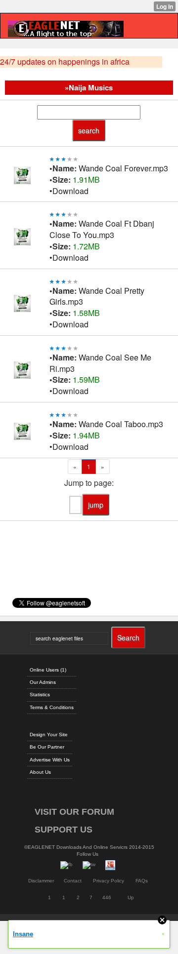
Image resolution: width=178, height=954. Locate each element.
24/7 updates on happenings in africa (65, 61)
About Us (40, 772)
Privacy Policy (108, 880)
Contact (73, 880)
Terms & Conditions (52, 707)
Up (131, 897)
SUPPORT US (63, 830)
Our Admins (43, 682)
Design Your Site (49, 734)
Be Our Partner (47, 747)
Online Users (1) (48, 670)
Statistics (40, 694)
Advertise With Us (50, 759)
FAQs (141, 880)
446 (106, 897)
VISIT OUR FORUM (74, 812)
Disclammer (41, 880)
